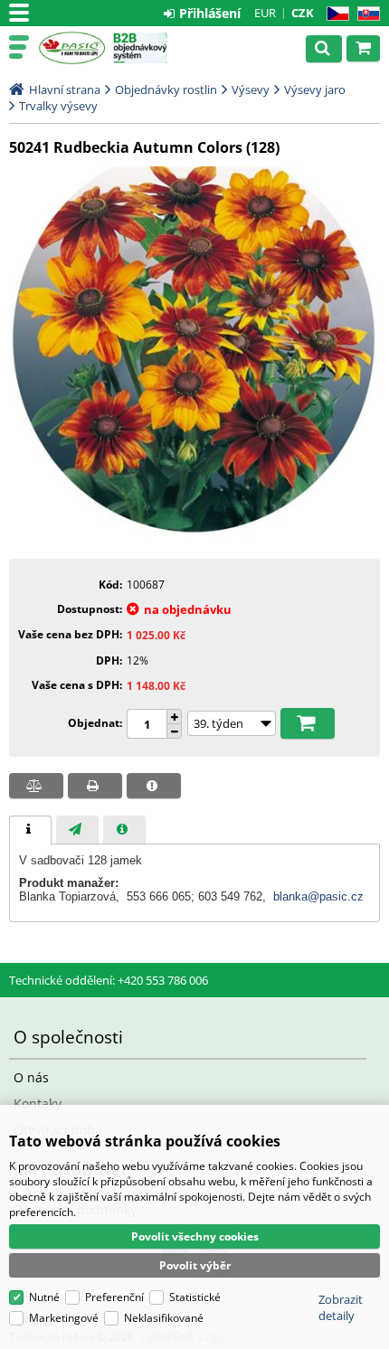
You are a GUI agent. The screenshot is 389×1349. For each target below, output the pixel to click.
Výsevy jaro (315, 89)
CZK (302, 13)
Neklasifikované (164, 1317)
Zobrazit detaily (340, 1307)
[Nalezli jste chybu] (154, 785)
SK (365, 14)
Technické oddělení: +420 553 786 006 (108, 980)
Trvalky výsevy (58, 106)
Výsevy (251, 89)
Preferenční (114, 1297)
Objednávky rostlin (166, 89)
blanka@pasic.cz (318, 896)
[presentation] (30, 830)
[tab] (30, 830)
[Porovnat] (36, 785)
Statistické (195, 1297)
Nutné (44, 1297)
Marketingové (64, 1317)
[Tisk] (95, 785)
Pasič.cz (72, 48)
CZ (334, 14)
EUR (265, 13)
